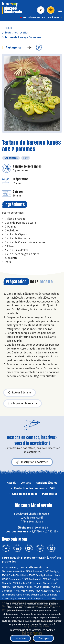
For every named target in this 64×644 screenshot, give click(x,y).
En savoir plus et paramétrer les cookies (32, 630)
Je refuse (20, 638)
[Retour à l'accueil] (10, 4)
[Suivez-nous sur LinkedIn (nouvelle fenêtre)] (17, 548)
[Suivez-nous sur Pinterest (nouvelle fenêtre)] (51, 548)
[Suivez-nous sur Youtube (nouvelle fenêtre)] (29, 548)
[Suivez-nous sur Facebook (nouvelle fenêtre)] (6, 548)
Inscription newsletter (34, 462)
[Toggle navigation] (60, 11)
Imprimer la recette (25, 403)
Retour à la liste (21, 392)
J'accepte (43, 638)
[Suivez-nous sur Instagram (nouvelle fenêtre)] (40, 548)
